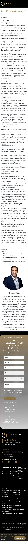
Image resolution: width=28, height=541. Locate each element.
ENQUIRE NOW (19, 538)
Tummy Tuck (4, 53)
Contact (8, 523)
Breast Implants (14, 469)
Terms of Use (24, 523)
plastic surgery (4, 85)
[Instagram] (9, 462)
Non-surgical (5, 473)
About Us (3, 523)
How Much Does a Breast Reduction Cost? (14, 261)
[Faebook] (2, 462)
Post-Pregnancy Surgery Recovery (12, 251)
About (19, 473)
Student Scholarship (21, 470)
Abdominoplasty (14, 471)
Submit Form (9, 399)
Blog (19, 476)
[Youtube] (16, 462)
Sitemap (19, 523)
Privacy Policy (12, 523)
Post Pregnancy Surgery (14, 474)
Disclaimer (20, 478)
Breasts (4, 469)
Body (3, 471)
